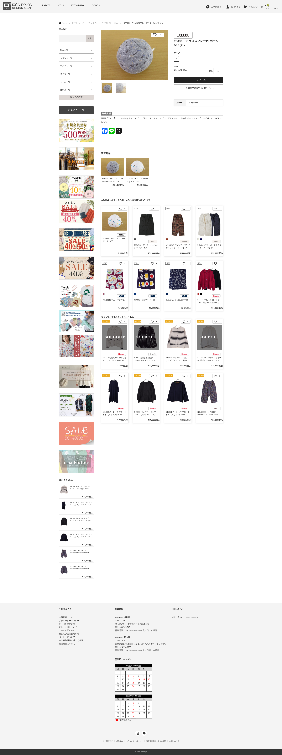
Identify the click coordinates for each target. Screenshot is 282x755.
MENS (61, 5)
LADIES (46, 5)
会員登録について (67, 617)
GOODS (96, 5)
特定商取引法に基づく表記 (71, 640)
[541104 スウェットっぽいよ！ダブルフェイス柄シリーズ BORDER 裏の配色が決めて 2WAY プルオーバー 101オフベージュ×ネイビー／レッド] (178, 337)
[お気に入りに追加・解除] (155, 35)
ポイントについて (67, 637)
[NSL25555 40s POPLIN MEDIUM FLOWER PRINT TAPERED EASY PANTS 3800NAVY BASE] (209, 391)
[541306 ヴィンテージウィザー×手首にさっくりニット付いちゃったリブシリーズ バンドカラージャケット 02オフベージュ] (209, 337)
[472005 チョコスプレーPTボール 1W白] (114, 221)
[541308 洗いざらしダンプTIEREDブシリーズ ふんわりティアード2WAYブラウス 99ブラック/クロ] (146, 391)
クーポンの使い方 (67, 624)
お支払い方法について (69, 634)
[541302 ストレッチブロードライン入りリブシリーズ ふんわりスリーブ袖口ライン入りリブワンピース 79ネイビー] (114, 391)
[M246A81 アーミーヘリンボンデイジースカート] (146, 224)
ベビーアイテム (89, 23)
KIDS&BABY (77, 5)
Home (64, 23)
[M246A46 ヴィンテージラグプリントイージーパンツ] (178, 224)
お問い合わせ (174, 741)
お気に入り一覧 (76, 110)
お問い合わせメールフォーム (184, 617)
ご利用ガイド (108, 741)
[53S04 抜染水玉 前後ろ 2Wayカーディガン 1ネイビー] (146, 337)
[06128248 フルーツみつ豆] (114, 279)
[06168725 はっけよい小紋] (178, 279)
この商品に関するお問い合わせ (200, 88)
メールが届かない (67, 630)
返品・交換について (68, 627)
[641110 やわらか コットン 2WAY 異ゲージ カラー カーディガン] (209, 279)
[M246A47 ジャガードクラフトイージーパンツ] (209, 224)
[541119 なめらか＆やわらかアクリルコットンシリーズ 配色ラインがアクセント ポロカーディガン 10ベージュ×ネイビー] (114, 337)
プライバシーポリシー (69, 621)
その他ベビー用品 (110, 23)
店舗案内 (119, 741)
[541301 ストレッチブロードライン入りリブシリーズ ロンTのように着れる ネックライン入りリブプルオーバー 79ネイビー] (178, 391)
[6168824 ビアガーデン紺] (146, 279)
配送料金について (67, 644)
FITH (74, 23)
